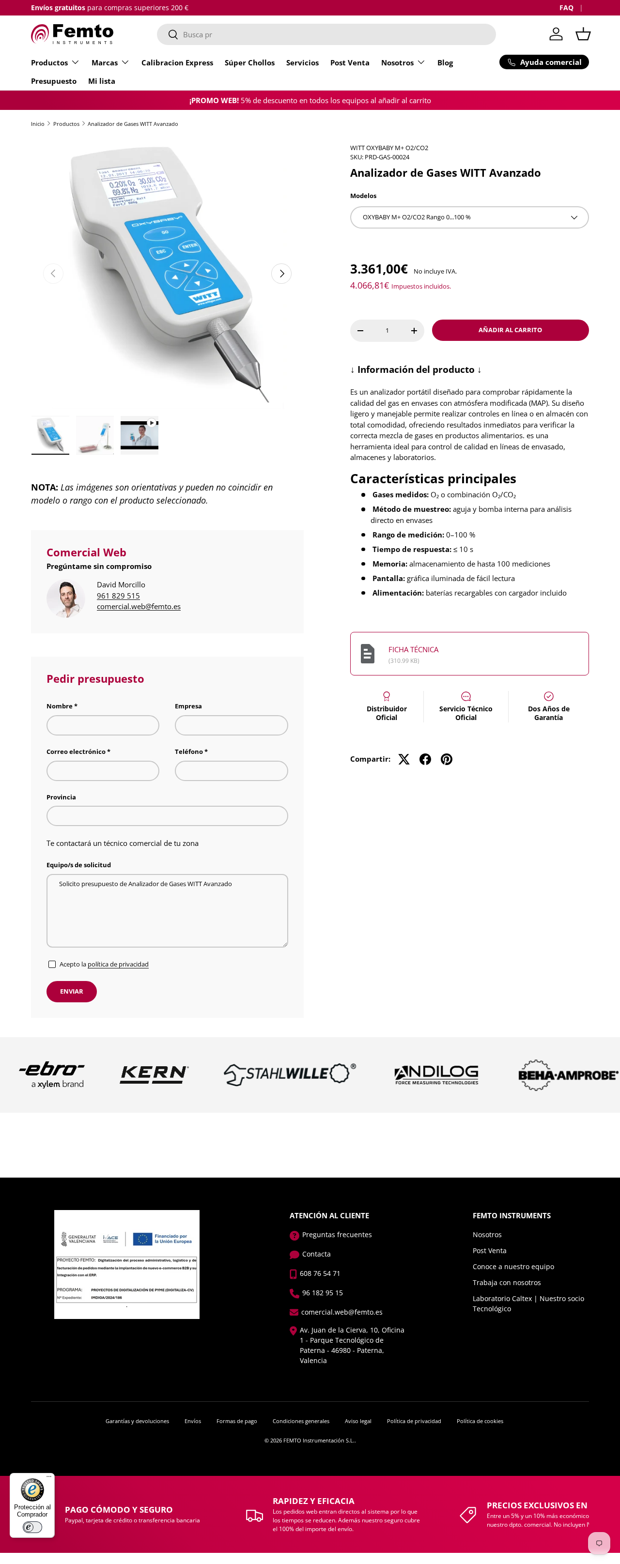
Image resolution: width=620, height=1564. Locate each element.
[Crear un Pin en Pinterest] (446, 759)
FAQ (566, 7)
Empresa (188, 706)
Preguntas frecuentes (337, 1234)
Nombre (59, 706)
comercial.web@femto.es (139, 606)
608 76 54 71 (320, 1273)
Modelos (363, 195)
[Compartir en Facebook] (425, 759)
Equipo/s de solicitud (78, 864)
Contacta (316, 1253)
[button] (583, 34)
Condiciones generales (301, 1421)
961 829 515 (118, 595)
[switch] (32, 1527)
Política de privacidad (414, 1421)
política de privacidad (118, 964)
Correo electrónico (76, 751)
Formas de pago (237, 1421)
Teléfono (189, 751)
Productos (49, 62)
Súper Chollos (250, 62)
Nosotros (397, 62)
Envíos (193, 1421)
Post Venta (350, 62)
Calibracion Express (177, 62)
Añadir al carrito (510, 329)
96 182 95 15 (322, 1292)
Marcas (105, 62)
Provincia (61, 797)
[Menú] (49, 1479)
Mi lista (101, 81)
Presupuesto (54, 81)
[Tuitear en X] (404, 759)
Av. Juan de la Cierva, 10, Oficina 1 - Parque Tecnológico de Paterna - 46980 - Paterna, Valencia (352, 1345)
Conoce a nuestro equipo (513, 1266)
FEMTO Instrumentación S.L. (319, 1440)
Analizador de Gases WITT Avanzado (133, 123)
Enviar (71, 991)
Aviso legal (358, 1421)
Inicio (38, 123)
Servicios (302, 62)
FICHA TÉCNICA (413, 649)
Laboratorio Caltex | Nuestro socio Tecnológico (528, 1303)
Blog (445, 62)
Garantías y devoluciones (137, 1421)
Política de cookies (480, 1421)
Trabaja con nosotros (507, 1282)
